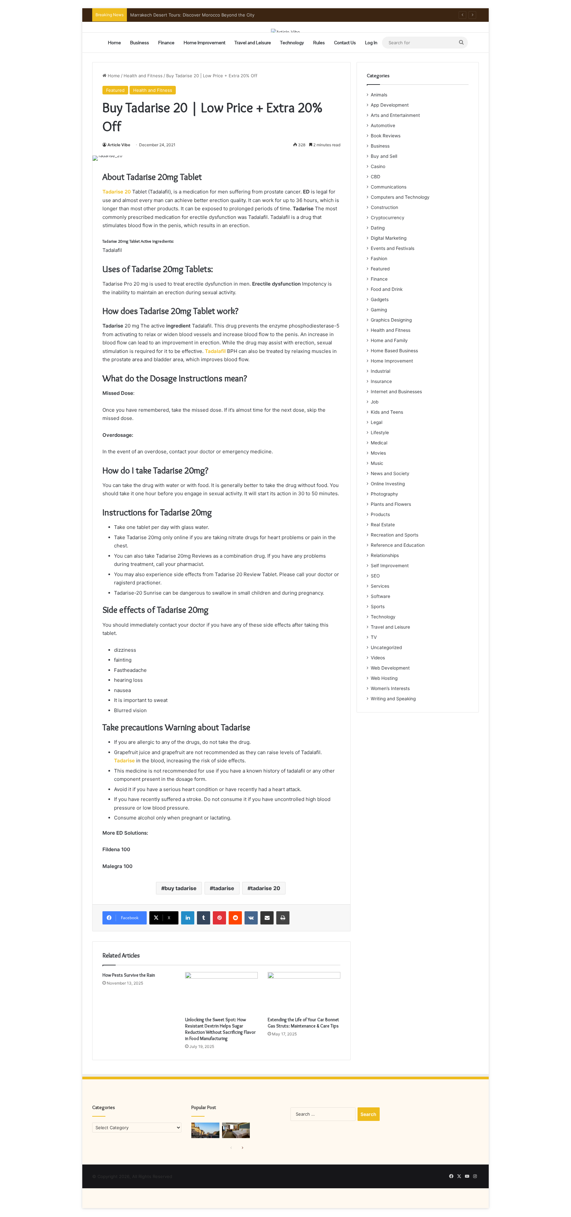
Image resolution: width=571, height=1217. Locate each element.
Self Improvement (390, 565)
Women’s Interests (390, 688)
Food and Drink (386, 289)
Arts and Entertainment (395, 115)
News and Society (390, 473)
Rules (319, 43)
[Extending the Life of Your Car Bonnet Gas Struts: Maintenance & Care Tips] (304, 992)
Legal (376, 422)
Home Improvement (204, 43)
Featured (115, 90)
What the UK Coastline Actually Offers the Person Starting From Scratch (204, 14)
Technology (292, 43)
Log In (371, 43)
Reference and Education (398, 545)
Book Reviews (385, 135)
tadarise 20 (265, 888)
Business (139, 43)
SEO (375, 575)
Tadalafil (215, 351)
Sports (378, 606)
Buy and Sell (384, 156)
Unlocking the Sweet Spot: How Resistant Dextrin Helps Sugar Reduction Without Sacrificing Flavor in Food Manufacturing (220, 1029)
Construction (384, 207)
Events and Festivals (392, 248)
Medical (379, 442)
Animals (379, 94)
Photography (384, 494)
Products (380, 514)
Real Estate (383, 524)
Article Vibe (118, 144)
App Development (390, 105)
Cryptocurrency (387, 217)
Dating (378, 227)
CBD (375, 176)
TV (374, 637)
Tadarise (124, 760)
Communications (388, 187)
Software (380, 596)
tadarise (223, 888)
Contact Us (345, 43)
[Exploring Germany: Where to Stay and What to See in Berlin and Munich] (205, 1130)
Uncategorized (386, 647)
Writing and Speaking (393, 698)
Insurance (381, 381)
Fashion (379, 258)
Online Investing (388, 483)
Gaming (379, 309)
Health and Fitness (143, 75)
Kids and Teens (387, 412)
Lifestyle (380, 432)
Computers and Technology (400, 197)
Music (377, 463)
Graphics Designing (391, 320)
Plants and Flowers (391, 504)
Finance (166, 43)
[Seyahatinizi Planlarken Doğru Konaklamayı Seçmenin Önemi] (236, 1130)
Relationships (385, 555)
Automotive (383, 125)
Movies (378, 453)
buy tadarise (181, 888)
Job (374, 401)
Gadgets (380, 299)
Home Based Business (394, 350)
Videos (378, 657)
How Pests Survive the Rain (128, 975)
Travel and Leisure (253, 43)
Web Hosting (384, 678)
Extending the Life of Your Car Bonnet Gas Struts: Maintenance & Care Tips (303, 1023)
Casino (378, 166)
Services (380, 586)
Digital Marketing (388, 238)
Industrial (380, 371)
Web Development (390, 668)
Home (114, 43)
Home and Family (389, 340)
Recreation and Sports (394, 535)
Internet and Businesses (396, 391)
